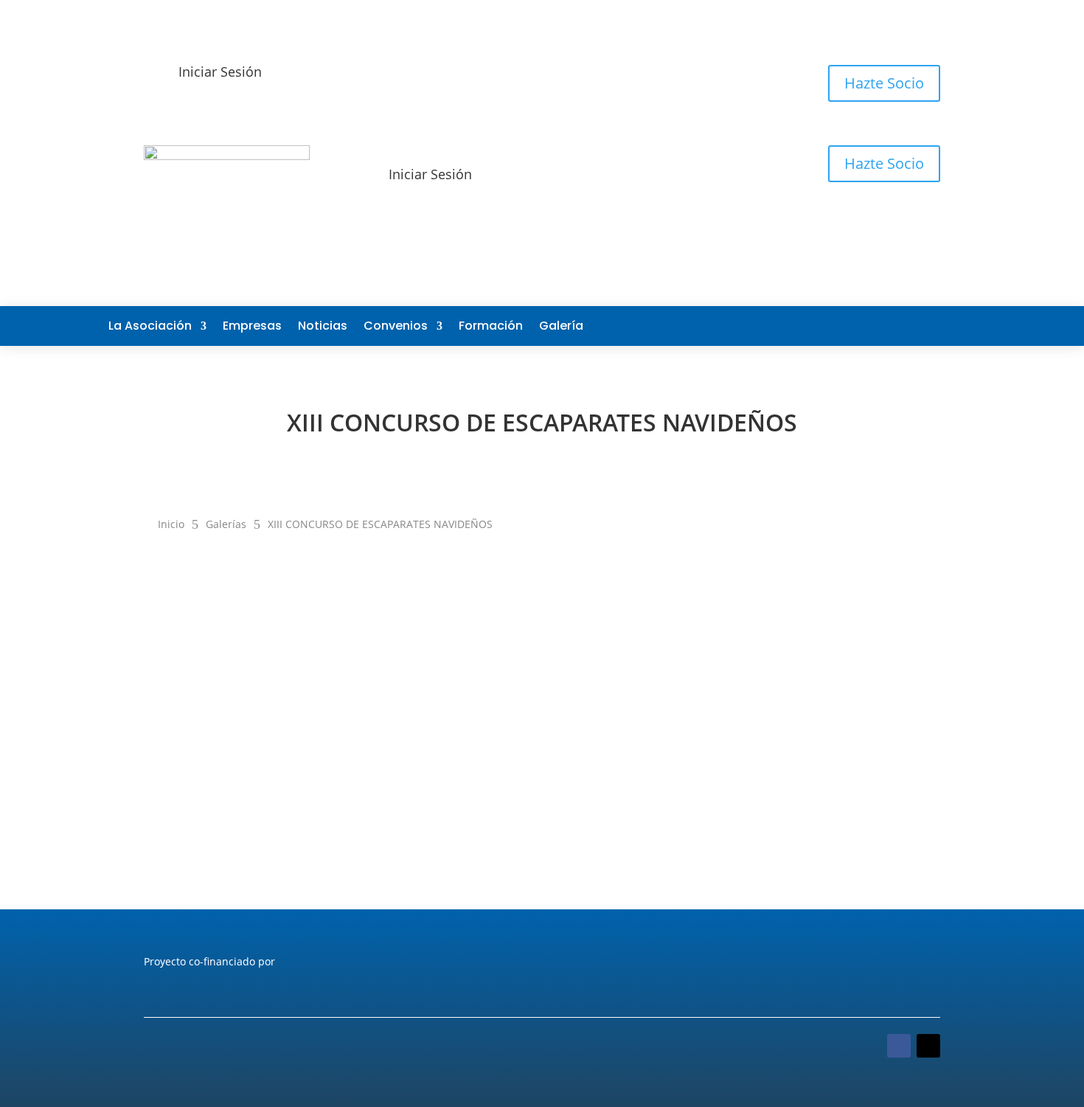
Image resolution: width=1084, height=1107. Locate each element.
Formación (491, 327)
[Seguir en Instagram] (964, 326)
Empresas (252, 327)
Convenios (396, 327)
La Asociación (150, 327)
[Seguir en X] (905, 326)
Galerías (226, 524)
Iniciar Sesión (220, 71)
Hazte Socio (884, 83)
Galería (561, 327)
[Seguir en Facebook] (875, 326)
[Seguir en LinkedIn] (934, 326)
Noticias (322, 327)
